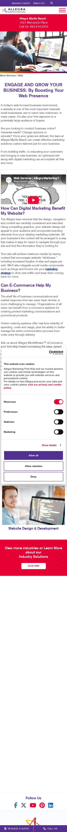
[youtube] (33, 805)
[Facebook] (15, 805)
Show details (49, 445)
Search (51, 3)
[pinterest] (42, 805)
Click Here (33, 566)
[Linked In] (51, 805)
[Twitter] (23, 805)
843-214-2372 (39, 26)
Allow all (33, 455)
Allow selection (33, 466)
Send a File (39, 4)
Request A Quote (21, 4)
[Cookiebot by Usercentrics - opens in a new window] (49, 352)
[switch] (58, 411)
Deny (33, 476)
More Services (8, 75)
